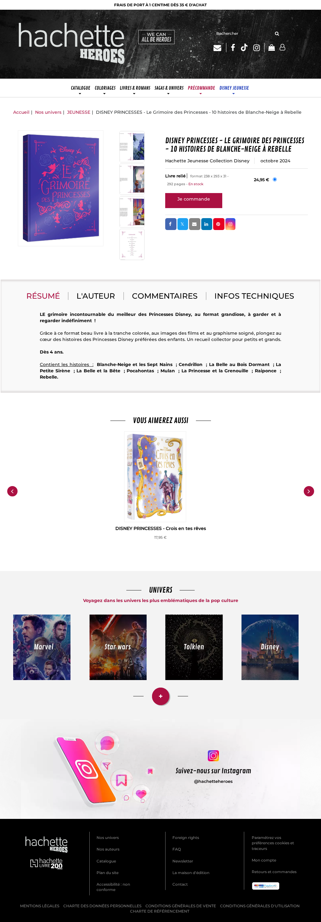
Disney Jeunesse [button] (234, 88)
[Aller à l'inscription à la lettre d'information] (219, 47)
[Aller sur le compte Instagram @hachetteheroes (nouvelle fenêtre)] (160, 769)
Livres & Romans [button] (135, 88)
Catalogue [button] (80, 88)
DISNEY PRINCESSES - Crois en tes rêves (160, 528)
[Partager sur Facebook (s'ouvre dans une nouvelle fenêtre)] (170, 224)
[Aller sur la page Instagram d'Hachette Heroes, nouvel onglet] (259, 47)
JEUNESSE (78, 112)
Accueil (21, 112)
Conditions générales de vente (180, 906)
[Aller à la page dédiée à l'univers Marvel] (42, 647)
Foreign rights (185, 837)
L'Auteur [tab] (95, 296)
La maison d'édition (190, 872)
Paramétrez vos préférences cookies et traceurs (273, 843)
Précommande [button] (201, 88)
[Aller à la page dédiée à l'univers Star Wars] (118, 647)
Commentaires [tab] (164, 296)
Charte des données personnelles (102, 906)
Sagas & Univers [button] (169, 88)
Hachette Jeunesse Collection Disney (207, 161)
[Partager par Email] (194, 224)
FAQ (176, 849)
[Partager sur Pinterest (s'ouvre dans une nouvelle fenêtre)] (218, 224)
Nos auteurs (108, 849)
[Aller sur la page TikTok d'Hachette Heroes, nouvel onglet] (244, 47)
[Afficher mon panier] (269, 48)
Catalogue (106, 861)
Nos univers (48, 112)
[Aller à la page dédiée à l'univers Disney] (270, 647)
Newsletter (182, 861)
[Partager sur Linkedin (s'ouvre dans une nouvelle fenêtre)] (206, 224)
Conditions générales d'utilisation (260, 906)
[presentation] (12, 491)
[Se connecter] (282, 47)
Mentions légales (39, 906)
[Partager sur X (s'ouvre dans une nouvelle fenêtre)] (182, 224)
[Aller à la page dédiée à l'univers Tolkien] (194, 647)
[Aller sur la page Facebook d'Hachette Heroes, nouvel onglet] (233, 47)
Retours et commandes (274, 871)
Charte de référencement (159, 911)
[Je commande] (193, 199)
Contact (180, 884)
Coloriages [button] (105, 88)
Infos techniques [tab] (254, 296)
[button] (60, 188)
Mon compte (264, 860)
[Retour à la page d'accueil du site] (71, 44)
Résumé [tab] (43, 296)
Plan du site (107, 872)
